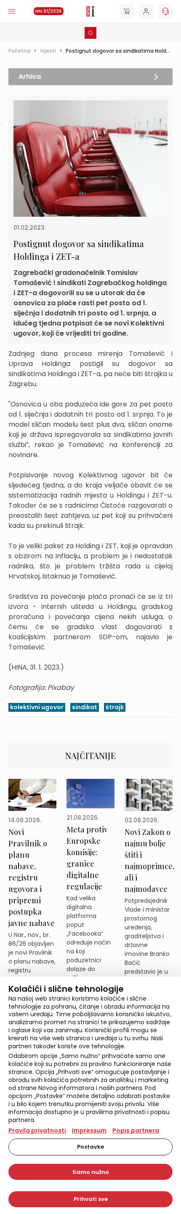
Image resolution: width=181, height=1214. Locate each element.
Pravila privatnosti (37, 1130)
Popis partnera (135, 1130)
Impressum (89, 1130)
